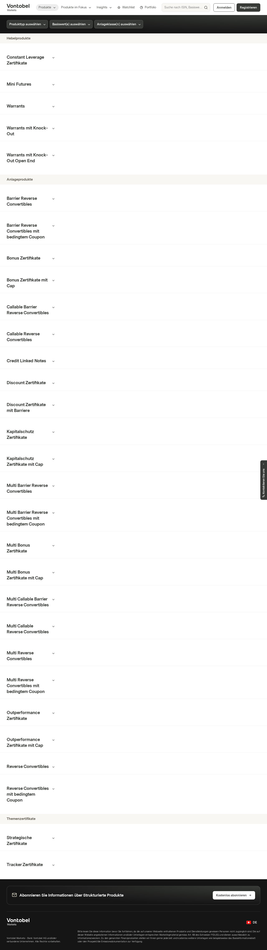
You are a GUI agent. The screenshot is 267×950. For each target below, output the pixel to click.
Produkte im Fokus (74, 7)
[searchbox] (186, 7)
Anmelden (224, 7)
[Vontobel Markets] (18, 7)
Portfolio (150, 7)
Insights (102, 7)
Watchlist (128, 7)
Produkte (45, 7)
